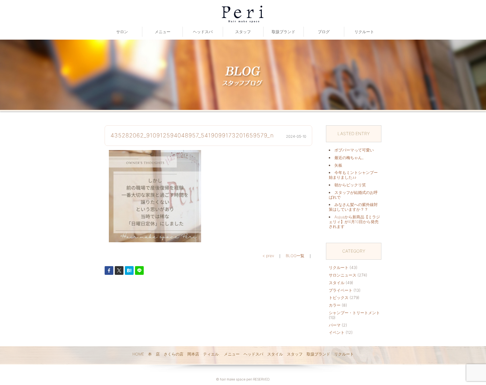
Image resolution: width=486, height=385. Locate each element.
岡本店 (193, 354)
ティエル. (211, 354)
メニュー (162, 31)
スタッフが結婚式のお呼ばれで (353, 195)
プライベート (340, 290)
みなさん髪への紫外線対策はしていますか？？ (353, 207)
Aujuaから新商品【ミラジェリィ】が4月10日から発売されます (354, 221)
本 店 (154, 354)
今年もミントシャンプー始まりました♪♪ (353, 175)
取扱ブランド (283, 31)
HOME (138, 354)
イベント (337, 332)
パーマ (335, 325)
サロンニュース (342, 275)
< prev (268, 255)
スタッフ (243, 31)
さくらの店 (173, 354)
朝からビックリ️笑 (350, 184)
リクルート (364, 31)
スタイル (337, 282)
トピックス (338, 297)
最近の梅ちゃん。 (350, 157)
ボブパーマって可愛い (354, 150)
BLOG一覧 (295, 255)
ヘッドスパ (203, 31)
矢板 (338, 165)
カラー (335, 305)
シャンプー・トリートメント (354, 312)
